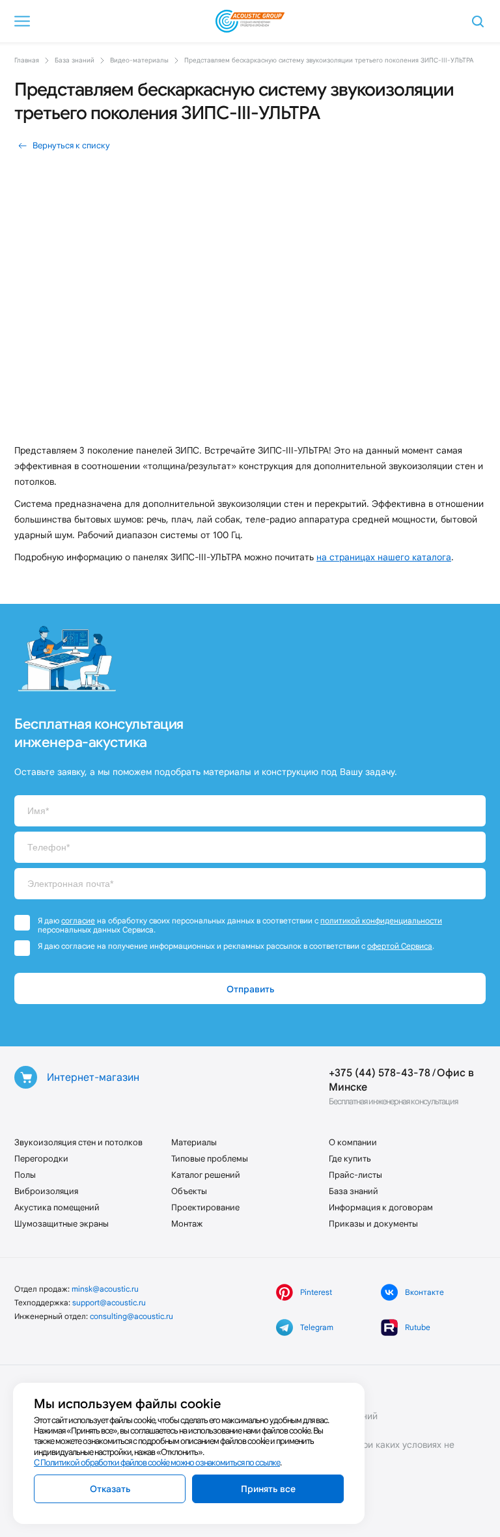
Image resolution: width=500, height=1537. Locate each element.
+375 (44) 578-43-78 (379, 1072)
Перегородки (41, 1158)
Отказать (110, 1489)
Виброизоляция (46, 1191)
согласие (78, 920)
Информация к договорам (381, 1207)
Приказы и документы (373, 1224)
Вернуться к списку (71, 145)
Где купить (350, 1158)
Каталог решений (205, 1175)
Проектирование (205, 1207)
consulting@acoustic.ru (131, 1316)
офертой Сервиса (399, 946)
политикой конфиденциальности (381, 920)
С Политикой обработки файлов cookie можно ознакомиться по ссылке (157, 1462)
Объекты (189, 1191)
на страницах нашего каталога (383, 557)
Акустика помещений (57, 1207)
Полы (25, 1175)
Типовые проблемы (209, 1158)
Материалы (194, 1142)
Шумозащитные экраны (61, 1224)
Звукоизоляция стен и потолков (78, 1142)
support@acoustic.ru (109, 1302)
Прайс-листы (355, 1175)
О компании (353, 1142)
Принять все (268, 1489)
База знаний (353, 1191)
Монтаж (186, 1224)
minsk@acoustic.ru (105, 1289)
